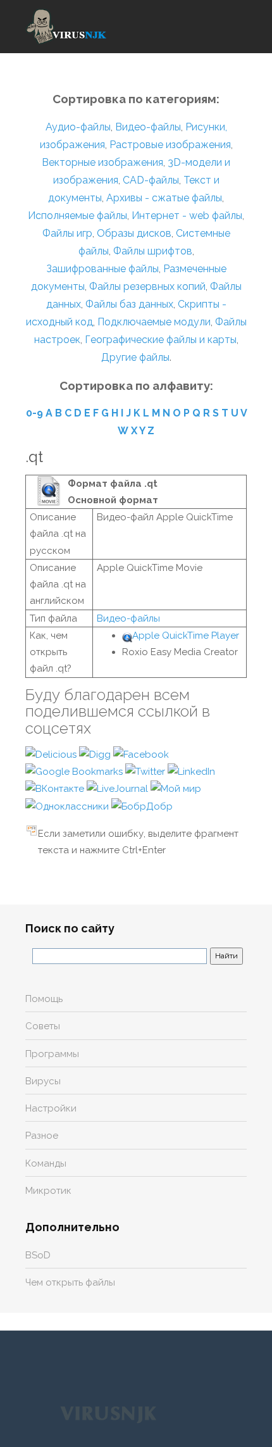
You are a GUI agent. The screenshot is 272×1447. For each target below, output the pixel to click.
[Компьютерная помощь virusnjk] (66, 26)
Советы (42, 1026)
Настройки (51, 1108)
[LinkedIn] (191, 771)
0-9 (34, 413)
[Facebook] (141, 754)
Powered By (108, 1413)
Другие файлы (135, 357)
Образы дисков (134, 233)
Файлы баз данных (129, 304)
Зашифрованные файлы (102, 269)
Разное (41, 1135)
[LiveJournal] (119, 788)
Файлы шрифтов (152, 251)
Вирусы (43, 1081)
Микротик (48, 1190)
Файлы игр (67, 233)
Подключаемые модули (154, 322)
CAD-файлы (151, 180)
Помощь (44, 999)
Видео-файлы (148, 127)
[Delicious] (52, 754)
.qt (34, 457)
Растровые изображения (170, 145)
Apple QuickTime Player (185, 635)
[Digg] (96, 754)
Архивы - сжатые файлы (164, 198)
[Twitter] (146, 771)
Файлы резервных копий (147, 286)
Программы (52, 1054)
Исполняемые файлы (77, 216)
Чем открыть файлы (70, 1282)
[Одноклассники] (68, 805)
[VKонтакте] (56, 788)
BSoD (38, 1255)
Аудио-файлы (78, 127)
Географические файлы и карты (161, 340)
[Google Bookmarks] (75, 771)
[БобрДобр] (142, 805)
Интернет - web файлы (187, 216)
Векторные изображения (102, 162)
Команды (45, 1163)
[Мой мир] (176, 788)
